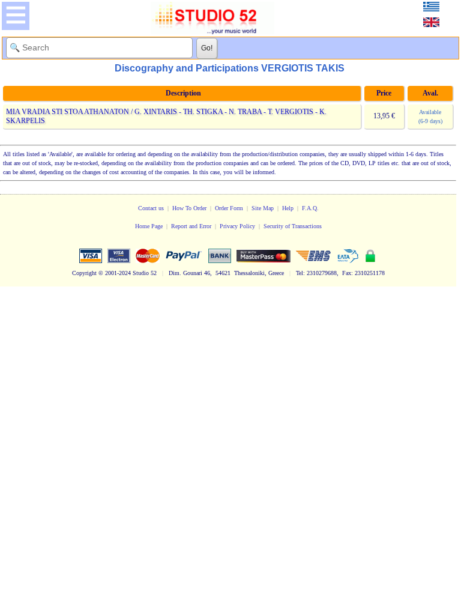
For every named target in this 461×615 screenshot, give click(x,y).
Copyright (84, 273)
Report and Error (191, 226)
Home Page (149, 226)
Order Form (229, 208)
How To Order (189, 208)
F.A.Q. (310, 208)
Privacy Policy (237, 226)
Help (288, 208)
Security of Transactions (293, 226)
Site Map (263, 208)
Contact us (151, 208)
